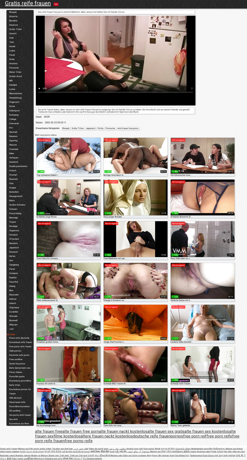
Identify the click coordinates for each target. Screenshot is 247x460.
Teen (11, 42)
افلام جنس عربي (80, 448)
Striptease (14, 307)
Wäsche (13, 145)
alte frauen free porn (80, 431)
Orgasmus (14, 230)
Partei (12, 269)
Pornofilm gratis (17, 376)
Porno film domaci (160, 455)
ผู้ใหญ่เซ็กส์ (105, 455)
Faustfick (13, 282)
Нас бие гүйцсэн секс (234, 451)
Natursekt (14, 294)
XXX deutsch (15, 398)
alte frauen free (48, 431)
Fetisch (12, 170)
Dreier (12, 59)
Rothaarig (13, 115)
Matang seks (116, 455)
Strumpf (13, 175)
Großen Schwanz (17, 205)
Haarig (12, 286)
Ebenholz (13, 179)
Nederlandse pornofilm (202, 448)
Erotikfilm (13, 312)
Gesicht (13, 33)
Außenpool (14, 110)
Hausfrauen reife (17, 402)
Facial (12, 55)
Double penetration (18, 166)
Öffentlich (14, 239)
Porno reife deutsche (19, 338)
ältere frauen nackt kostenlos (107, 436)
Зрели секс (54, 455)
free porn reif (195, 436)
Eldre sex (127, 455)
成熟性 (186, 451)
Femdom (13, 234)
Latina (12, 89)
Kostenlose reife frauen (20, 342)
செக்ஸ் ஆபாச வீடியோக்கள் (32, 451)
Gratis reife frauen (28, 3)
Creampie (13, 149)
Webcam (13, 324)
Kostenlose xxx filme (19, 423)
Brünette (13, 16)
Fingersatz (14, 102)
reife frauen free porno (127, 128)
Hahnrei (12, 299)
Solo (11, 183)
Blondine (13, 20)
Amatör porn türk (134, 448)
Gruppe (12, 187)
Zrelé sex (74, 455)
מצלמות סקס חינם (227, 455)
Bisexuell (13, 320)
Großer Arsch (15, 76)
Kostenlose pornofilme (20, 381)
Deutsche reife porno (19, 355)
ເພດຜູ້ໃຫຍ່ (29, 458)
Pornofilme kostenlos (19, 406)
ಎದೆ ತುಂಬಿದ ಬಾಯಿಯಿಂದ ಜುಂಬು (76, 451)
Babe (11, 153)
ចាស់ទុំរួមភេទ (177, 451)
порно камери (12, 451)
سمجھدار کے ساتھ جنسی (138, 451)
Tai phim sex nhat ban (62, 448)
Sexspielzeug (15, 97)
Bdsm (12, 200)
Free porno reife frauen (20, 346)
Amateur (13, 63)
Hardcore (13, 25)
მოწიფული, (219, 448)
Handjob (13, 85)
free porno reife (79, 440)
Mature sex (23, 448)
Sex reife (13, 419)
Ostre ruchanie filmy (141, 455)
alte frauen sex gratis (166, 431)
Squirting (13, 140)
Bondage (13, 226)
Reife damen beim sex (19, 368)
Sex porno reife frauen (20, 415)
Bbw (11, 290)
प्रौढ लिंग (123, 451)
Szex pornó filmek (151, 448)
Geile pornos (15, 351)
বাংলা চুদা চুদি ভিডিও (168, 448)
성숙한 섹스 (94, 455)
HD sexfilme (15, 410)
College (12, 119)
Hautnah (13, 132)
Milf (11, 80)
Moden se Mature (39, 455)
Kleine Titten (15, 72)
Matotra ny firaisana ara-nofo (48, 458)
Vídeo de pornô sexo (98, 448)
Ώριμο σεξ (213, 455)
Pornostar (14, 68)
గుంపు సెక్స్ (114, 451)
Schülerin (13, 273)
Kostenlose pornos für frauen (20, 391)
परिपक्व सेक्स (68, 458)
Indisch (12, 303)
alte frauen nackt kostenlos (123, 431)
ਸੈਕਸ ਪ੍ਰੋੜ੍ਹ (166, 451)
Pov (11, 127)
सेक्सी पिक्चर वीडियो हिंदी (99, 451)
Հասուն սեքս (183, 448)
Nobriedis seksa (8, 455)
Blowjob (13, 12)
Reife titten (14, 385)
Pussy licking (15, 213)
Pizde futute (217, 451)
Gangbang (14, 264)
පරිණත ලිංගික (80, 458)
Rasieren (13, 136)
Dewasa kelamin (94, 458)
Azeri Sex (174, 455)
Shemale (13, 316)
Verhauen (13, 157)
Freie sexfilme (15, 359)
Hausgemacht (16, 196)
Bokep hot (184, 455)
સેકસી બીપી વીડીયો (52, 451)
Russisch (13, 252)
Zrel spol (83, 455)
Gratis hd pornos (17, 363)
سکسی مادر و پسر (117, 448)
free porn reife (219, 436)
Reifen (12, 256)
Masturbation (15, 93)
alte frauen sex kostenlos (207, 431)
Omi (11, 260)
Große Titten (15, 29)
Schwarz (13, 209)
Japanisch (14, 247)
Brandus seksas (23, 455)
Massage (13, 217)
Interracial (14, 123)
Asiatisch (13, 162)
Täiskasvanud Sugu (199, 455)
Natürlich (13, 243)
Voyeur (12, 222)
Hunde (12, 46)
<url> (11, 329)
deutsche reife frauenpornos (158, 436)
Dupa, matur (18, 458)
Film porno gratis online (40, 448)
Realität (13, 277)
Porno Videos (15, 372)
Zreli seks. (65, 455)
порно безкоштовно (200, 451)
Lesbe (12, 50)
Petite (12, 106)
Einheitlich (14, 192)
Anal (11, 38)
